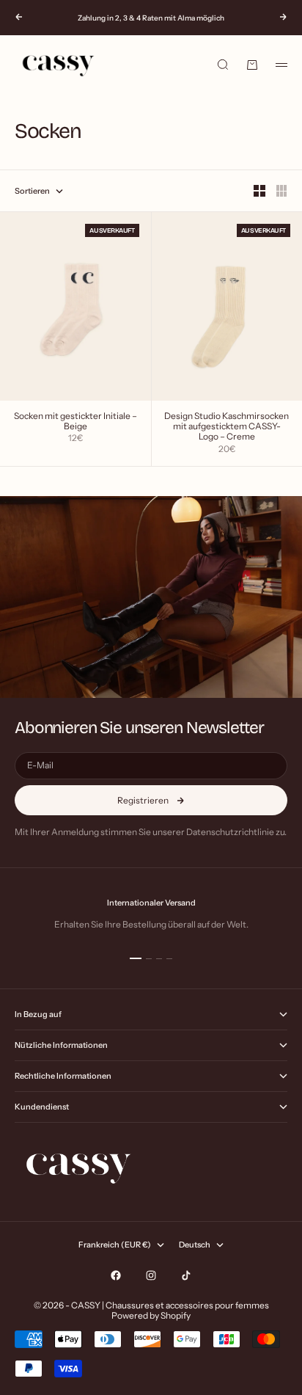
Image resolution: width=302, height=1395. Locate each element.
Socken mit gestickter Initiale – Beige (75, 421)
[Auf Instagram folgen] (151, 1275)
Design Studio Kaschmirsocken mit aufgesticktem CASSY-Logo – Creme (226, 427)
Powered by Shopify (151, 1315)
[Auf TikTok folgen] (186, 1275)
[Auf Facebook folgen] (116, 1275)
